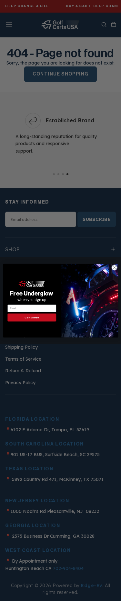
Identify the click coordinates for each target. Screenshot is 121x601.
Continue (32, 317)
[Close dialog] (114, 267)
